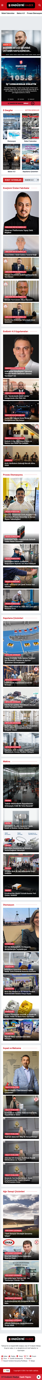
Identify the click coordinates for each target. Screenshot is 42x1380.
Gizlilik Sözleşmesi (16, 1358)
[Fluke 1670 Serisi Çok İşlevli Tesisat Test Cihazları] (21, 578)
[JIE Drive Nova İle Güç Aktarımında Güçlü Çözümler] (21, 864)
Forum (34, 1356)
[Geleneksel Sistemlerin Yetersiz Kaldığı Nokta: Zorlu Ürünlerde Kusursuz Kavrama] (21, 963)
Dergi (21, 1356)
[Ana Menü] (2, 5)
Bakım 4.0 (21, 13)
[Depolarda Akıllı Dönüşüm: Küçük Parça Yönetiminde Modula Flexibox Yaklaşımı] (21, 743)
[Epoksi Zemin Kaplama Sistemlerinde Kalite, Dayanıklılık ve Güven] (21, 1106)
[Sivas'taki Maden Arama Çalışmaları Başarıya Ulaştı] (21, 1249)
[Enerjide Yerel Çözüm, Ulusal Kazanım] (21, 291)
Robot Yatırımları (8, 13)
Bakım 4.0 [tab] (29, 180)
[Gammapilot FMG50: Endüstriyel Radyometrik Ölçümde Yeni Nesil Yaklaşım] (21, 555)
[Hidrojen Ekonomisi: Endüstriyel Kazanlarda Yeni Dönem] (21, 268)
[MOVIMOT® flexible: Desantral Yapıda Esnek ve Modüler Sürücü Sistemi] (21, 819)
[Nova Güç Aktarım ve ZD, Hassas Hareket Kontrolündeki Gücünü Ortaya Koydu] (21, 985)
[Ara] (40, 5)
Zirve (5, 1358)
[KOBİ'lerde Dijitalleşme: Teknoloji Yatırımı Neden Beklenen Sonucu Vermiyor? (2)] (21, 356)
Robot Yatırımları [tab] (13, 180)
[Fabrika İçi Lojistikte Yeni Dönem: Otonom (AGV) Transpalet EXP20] (21, 698)
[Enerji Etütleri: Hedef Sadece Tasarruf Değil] (21, 246)
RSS (7, 1371)
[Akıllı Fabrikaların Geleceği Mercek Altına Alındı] (21, 457)
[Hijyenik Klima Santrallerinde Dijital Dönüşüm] (21, 1030)
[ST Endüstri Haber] (21, 5)
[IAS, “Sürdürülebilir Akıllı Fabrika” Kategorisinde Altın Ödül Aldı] (21, 389)
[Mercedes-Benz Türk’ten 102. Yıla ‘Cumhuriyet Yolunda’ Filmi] (21, 1271)
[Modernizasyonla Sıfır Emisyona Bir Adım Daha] (21, 1294)
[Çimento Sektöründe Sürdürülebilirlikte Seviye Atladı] (21, 1317)
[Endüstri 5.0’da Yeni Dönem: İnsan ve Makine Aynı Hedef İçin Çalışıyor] (21, 434)
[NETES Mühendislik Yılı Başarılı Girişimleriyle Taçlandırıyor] (21, 929)
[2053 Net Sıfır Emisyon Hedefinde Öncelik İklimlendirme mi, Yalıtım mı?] (21, 1151)
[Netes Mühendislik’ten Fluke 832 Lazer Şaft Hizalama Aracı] (21, 600)
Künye (33, 1361)
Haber (5, 1356)
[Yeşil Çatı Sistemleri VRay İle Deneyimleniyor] (21, 1128)
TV (27, 1356)
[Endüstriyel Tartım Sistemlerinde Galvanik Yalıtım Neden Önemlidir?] (21, 533)
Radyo (13, 1356)
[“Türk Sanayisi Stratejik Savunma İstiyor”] (21, 1216)
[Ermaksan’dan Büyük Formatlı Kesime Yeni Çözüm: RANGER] (21, 887)
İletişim (28, 1358)
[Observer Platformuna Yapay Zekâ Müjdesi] (21, 213)
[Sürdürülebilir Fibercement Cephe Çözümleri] (21, 1073)
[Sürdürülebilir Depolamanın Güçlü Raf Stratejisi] (21, 676)
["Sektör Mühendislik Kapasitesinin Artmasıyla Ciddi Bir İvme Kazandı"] (21, 786)
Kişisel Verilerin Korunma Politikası (15, 1361)
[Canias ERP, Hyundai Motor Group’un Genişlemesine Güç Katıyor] (21, 411)
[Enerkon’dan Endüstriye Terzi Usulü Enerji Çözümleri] (21, 313)
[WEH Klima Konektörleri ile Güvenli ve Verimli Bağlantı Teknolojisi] (21, 841)
